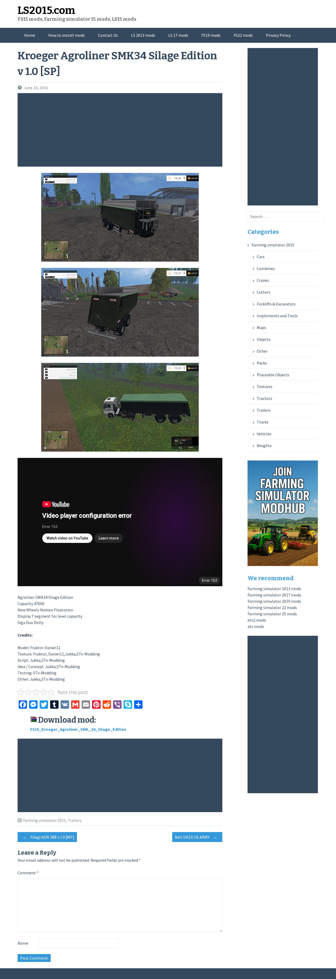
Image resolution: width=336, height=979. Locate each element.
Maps (261, 327)
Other (262, 351)
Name (23, 943)
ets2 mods (257, 620)
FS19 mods (210, 35)
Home (29, 35)
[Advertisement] (121, 130)
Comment (28, 872)
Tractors (264, 398)
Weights (264, 445)
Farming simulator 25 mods (272, 613)
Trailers (75, 820)
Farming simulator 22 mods (272, 607)
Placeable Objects (273, 374)
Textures (264, 386)
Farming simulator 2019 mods (274, 601)
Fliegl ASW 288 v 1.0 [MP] (48, 837)
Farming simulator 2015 (44, 820)
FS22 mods (243, 35)
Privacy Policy (278, 35)
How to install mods (66, 35)
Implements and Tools (277, 315)
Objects (264, 339)
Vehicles (264, 433)
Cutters (263, 292)
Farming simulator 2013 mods (274, 588)
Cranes (263, 280)
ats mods (256, 626)
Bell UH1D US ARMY (196, 837)
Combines (266, 268)
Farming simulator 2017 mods (274, 594)
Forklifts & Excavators (276, 303)
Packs (262, 363)
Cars (261, 256)
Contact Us (108, 35)
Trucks (263, 422)
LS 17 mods (178, 35)
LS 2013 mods (143, 35)
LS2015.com (46, 10)
